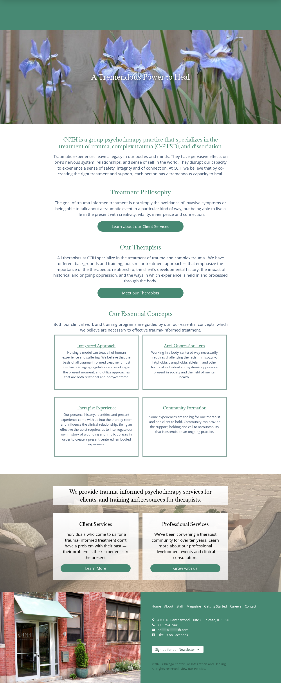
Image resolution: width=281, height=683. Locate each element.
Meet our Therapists (140, 293)
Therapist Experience (96, 408)
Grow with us (185, 568)
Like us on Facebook (172, 635)
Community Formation (184, 408)
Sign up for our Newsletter (175, 649)
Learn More (95, 568)
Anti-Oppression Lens (184, 345)
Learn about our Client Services (140, 226)
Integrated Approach (96, 345)
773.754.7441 (168, 625)
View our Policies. (193, 669)
